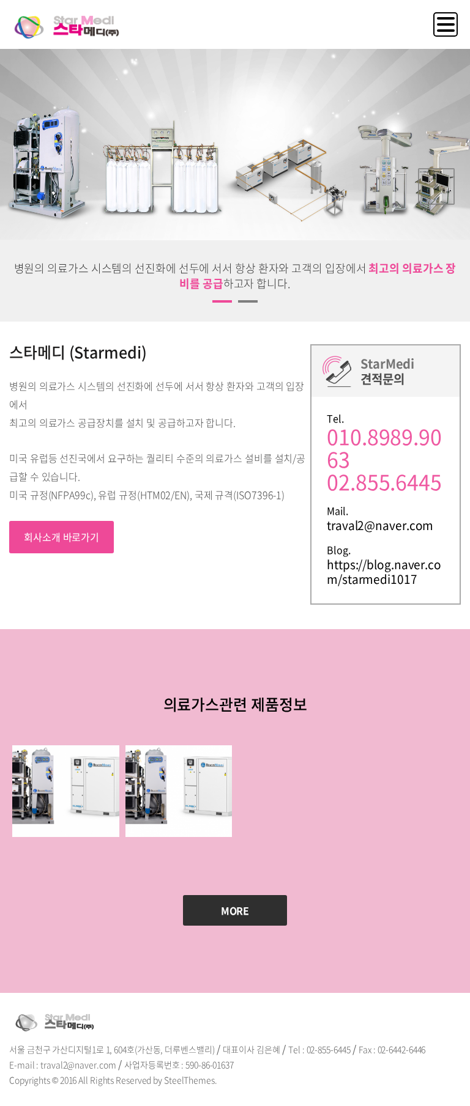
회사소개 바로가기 (61, 536)
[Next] (436, 186)
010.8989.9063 (384, 447)
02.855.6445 (384, 481)
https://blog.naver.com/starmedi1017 (384, 572)
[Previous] (33, 186)
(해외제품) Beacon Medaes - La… (66, 844)
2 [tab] (242, 306)
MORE (235, 910)
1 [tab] (217, 306)
